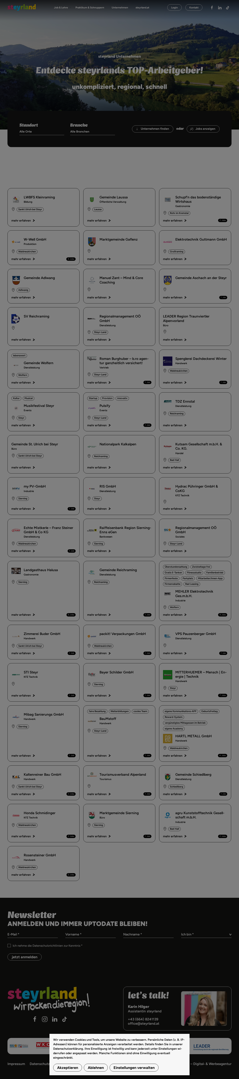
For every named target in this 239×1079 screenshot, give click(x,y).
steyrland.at (142, 7)
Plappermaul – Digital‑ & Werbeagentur (201, 1064)
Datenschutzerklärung (68, 1048)
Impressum (16, 1064)
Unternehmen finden (155, 128)
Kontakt (193, 7)
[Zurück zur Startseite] (21, 7)
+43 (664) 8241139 (143, 1019)
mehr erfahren (21, 220)
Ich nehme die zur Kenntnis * (48, 945)
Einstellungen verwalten (134, 1067)
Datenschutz (40, 1064)
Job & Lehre (61, 7)
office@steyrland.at (143, 1023)
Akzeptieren (67, 1067)
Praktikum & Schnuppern (89, 7)
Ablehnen (96, 1067)
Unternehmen (120, 7)
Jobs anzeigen (205, 128)
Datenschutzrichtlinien (47, 945)
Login (174, 7)
